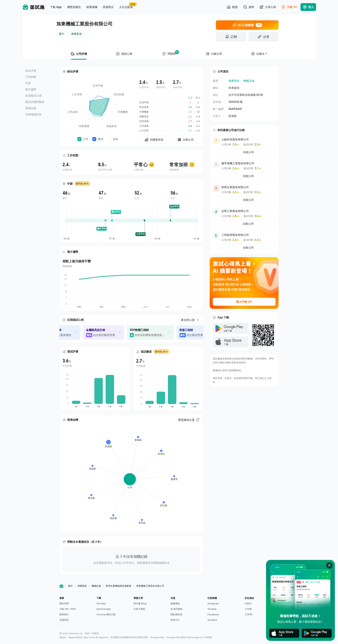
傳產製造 (233, 80)
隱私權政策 (176, 614)
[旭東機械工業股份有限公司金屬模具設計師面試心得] (92, 332)
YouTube (212, 619)
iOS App (101, 603)
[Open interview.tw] (61, 586)
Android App (103, 608)
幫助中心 (175, 619)
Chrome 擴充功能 (106, 614)
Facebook (213, 614)
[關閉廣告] (329, 565)
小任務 (248, 608)
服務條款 (175, 603)
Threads (212, 608)
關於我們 (64, 603)
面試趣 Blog (140, 603)
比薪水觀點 (139, 608)
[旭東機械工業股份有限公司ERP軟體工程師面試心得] (139, 332)
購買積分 (64, 614)
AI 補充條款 (177, 608)
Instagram (213, 603)
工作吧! (249, 614)
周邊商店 (64, 619)
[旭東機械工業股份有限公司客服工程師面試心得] (183, 332)
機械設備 (248, 80)
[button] (76, 609)
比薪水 (248, 603)
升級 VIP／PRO (67, 608)
